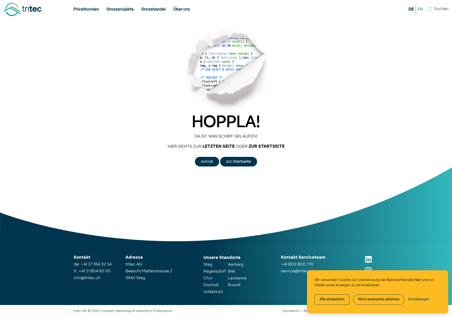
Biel (231, 271)
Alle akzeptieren (331, 299)
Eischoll (211, 285)
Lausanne (237, 278)
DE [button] (411, 9)
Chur (208, 278)
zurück (207, 161)
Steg (207, 264)
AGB (306, 311)
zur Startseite (238, 161)
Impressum (291, 311)
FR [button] (420, 9)
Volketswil (213, 292)
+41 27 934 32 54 (96, 264)
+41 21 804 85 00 (95, 271)
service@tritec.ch (297, 271)
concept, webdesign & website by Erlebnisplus (136, 311)
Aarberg (235, 264)
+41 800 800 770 (297, 264)
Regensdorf (214, 271)
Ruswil (234, 285)
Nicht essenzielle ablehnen (379, 299)
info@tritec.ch (87, 278)
